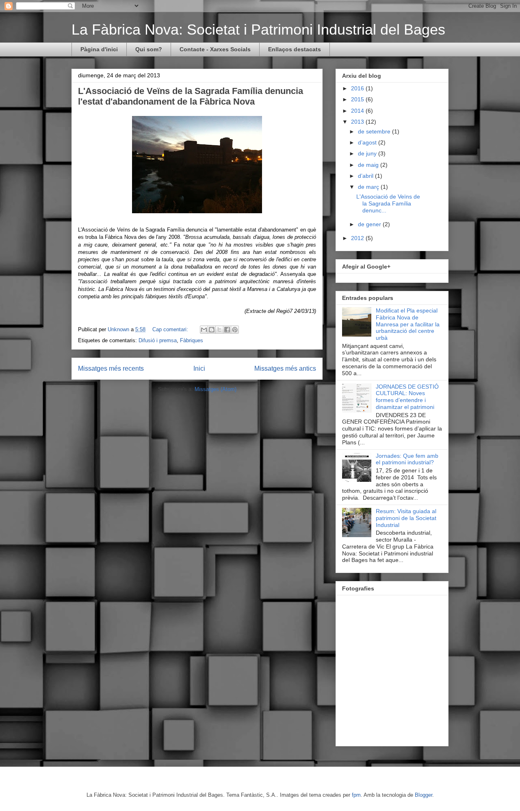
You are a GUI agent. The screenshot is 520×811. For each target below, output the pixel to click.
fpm (356, 795)
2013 (358, 121)
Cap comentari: (171, 329)
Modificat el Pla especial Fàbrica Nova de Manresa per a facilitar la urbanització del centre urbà (408, 324)
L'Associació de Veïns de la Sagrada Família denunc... (388, 203)
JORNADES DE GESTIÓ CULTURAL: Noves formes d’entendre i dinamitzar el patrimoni (407, 396)
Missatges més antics (285, 368)
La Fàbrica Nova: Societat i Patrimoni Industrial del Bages (258, 29)
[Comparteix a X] (219, 330)
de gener (370, 224)
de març (369, 187)
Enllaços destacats (294, 49)
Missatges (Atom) (215, 389)
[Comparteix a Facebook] (227, 330)
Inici (199, 368)
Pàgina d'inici (99, 49)
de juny (368, 153)
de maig (369, 165)
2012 (358, 238)
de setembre (375, 131)
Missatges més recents (111, 368)
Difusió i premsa (158, 340)
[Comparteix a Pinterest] (235, 330)
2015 (358, 99)
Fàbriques (191, 340)
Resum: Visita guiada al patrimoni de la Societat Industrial (406, 518)
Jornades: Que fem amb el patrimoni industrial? (407, 459)
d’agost (368, 142)
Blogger (423, 795)
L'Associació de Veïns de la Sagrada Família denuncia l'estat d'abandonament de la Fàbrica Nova (190, 96)
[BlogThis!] (212, 330)
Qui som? (148, 49)
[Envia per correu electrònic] (204, 330)
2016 (358, 88)
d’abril (366, 176)
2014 (358, 110)
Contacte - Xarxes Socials (215, 49)
